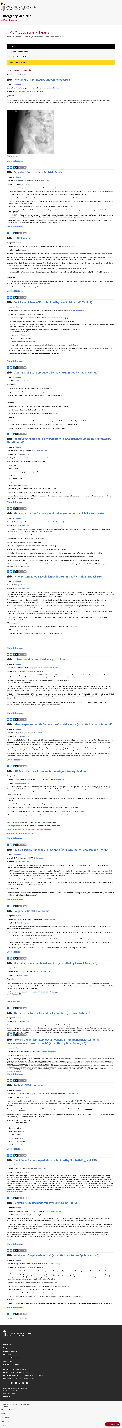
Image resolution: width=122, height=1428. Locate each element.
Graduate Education (11, 1358)
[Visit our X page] (12, 1383)
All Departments (8, 20)
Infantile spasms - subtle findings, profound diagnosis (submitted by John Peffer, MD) (63, 724)
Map (2, 1425)
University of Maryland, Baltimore (15, 1369)
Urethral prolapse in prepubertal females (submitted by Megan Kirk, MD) (56, 372)
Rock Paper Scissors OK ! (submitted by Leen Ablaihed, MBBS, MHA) (53, 302)
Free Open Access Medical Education (22, 57)
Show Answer (13, 156)
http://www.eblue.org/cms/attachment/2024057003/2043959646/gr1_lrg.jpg (32, 992)
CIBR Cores (7, 1361)
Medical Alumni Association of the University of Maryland (23, 1375)
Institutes (7, 1354)
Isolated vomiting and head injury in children (40, 659)
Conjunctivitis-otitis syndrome (31, 911)
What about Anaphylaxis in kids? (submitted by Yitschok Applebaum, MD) (56, 1255)
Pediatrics (17, 84)
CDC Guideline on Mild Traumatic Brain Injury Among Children (50, 771)
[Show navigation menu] (119, 7)
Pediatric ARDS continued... (30, 1085)
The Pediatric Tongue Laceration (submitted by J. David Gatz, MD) (52, 1013)
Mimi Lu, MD (25, 91)
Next (25, 75)
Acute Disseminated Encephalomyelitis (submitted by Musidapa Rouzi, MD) (58, 576)
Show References (15, 160)
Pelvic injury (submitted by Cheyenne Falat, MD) (42, 79)
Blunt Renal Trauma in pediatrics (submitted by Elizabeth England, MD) (55, 1160)
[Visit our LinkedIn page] (19, 1383)
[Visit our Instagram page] (23, 1383)
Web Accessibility (7, 1410)
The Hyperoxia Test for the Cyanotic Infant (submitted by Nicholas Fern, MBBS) (59, 513)
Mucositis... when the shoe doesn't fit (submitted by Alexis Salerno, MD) (55, 963)
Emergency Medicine (31, 37)
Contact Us (7, 1396)
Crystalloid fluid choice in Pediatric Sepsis (38, 172)
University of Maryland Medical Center (16, 1372)
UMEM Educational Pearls (18, 62)
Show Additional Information (20, 833)
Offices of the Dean (11, 1364)
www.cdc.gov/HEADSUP (14, 826)
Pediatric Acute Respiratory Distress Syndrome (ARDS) (45, 1203)
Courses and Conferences (18, 51)
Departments (17, 37)
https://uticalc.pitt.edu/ (33, 287)
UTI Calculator (22, 238)
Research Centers (10, 1351)
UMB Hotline (5, 1417)
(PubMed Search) (53, 88)
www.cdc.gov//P (23, 829)
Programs (7, 1348)
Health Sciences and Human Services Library (18, 1378)
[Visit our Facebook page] (8, 1383)
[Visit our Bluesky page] (27, 1383)
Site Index (4, 1414)
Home (9, 37)
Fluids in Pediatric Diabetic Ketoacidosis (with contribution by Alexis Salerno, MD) (61, 849)
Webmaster (5, 1406)
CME (41, 37)
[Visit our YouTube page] (16, 1383)
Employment (5, 1421)
